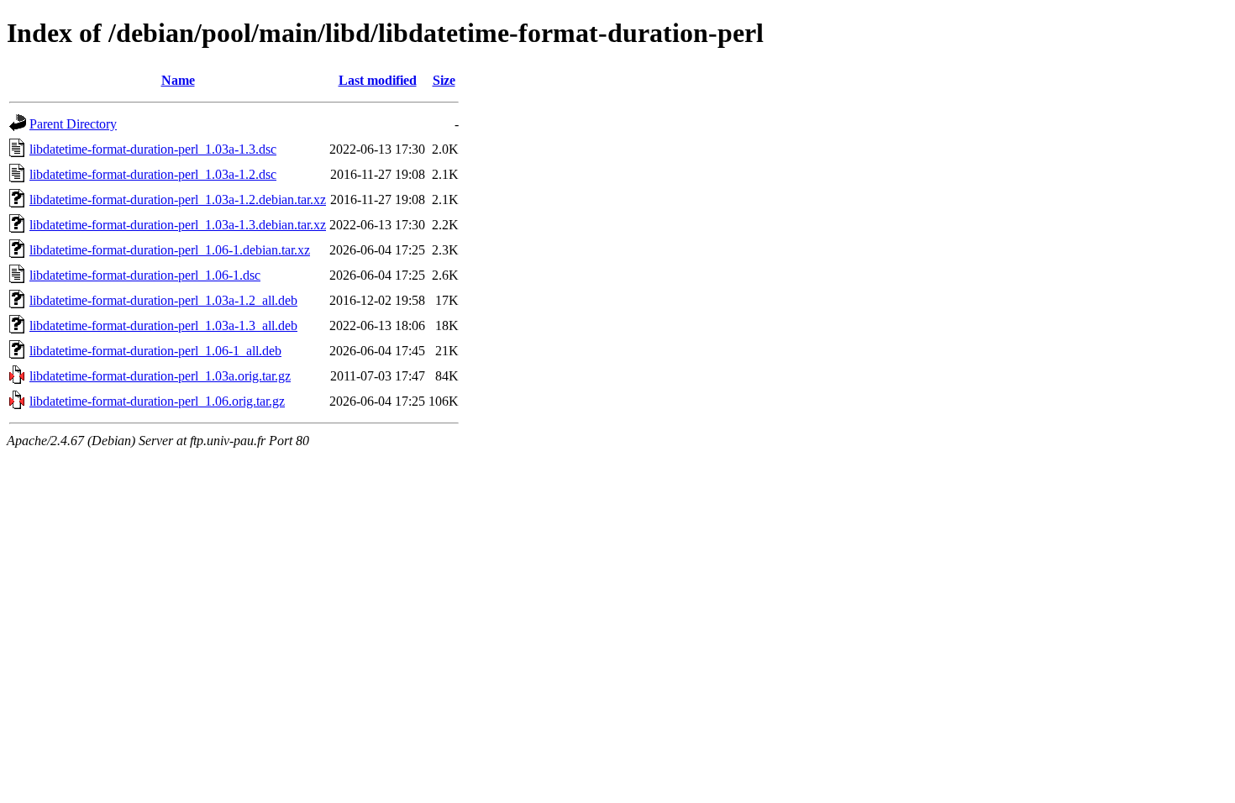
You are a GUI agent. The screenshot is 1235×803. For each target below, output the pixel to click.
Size (444, 80)
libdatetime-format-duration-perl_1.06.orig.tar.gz (157, 401)
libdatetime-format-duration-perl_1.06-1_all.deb (155, 351)
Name (178, 80)
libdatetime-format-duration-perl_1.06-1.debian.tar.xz (169, 250)
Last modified (378, 80)
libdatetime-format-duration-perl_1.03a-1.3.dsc (152, 149)
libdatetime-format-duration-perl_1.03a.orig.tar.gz (160, 376)
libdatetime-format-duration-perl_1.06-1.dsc (144, 275)
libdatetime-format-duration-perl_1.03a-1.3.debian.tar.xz (177, 225)
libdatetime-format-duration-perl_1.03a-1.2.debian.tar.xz (177, 199)
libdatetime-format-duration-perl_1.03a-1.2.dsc (152, 174)
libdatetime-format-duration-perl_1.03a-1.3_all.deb (163, 325)
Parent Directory (73, 124)
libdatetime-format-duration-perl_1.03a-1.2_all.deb (163, 300)
